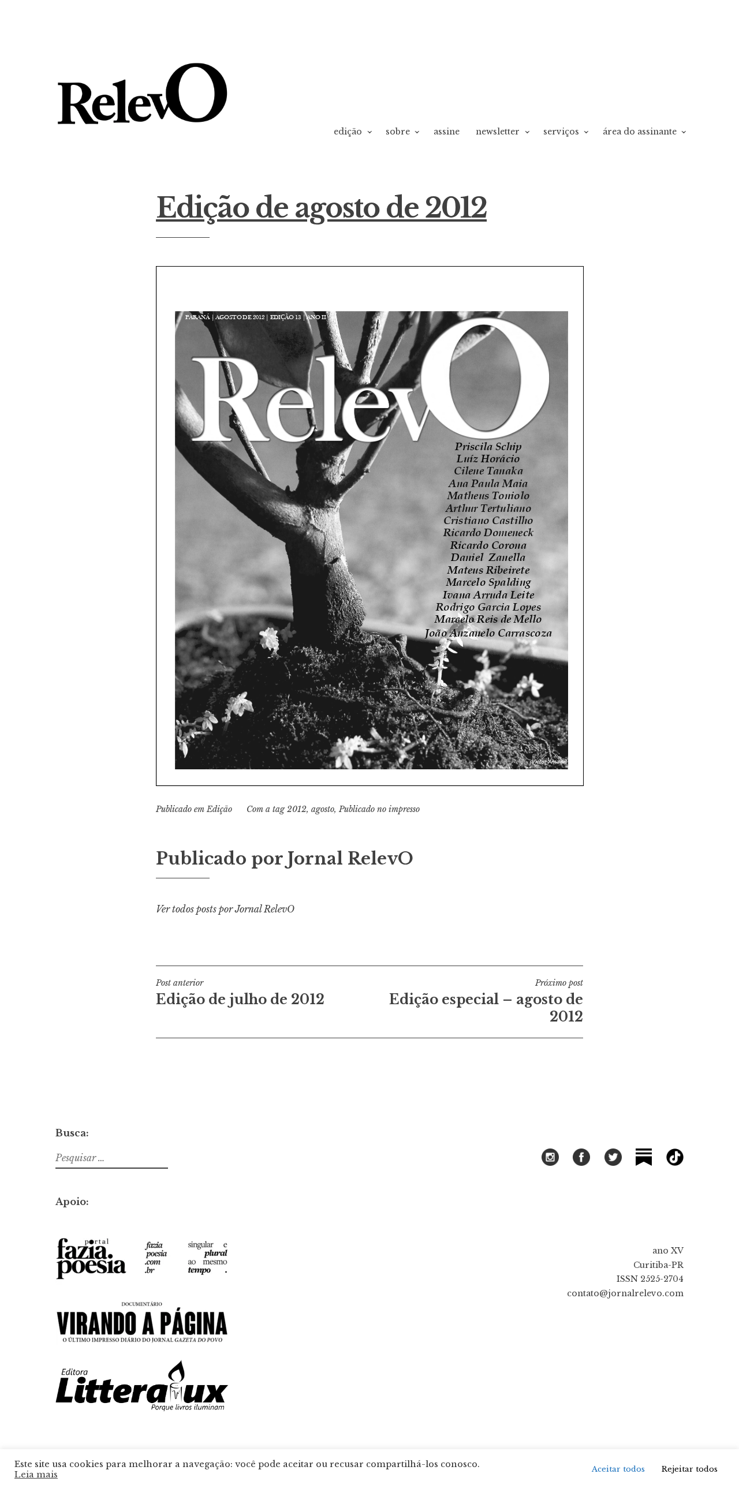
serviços (561, 131)
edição (348, 131)
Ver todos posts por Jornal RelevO (225, 909)
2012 (297, 809)
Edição (219, 809)
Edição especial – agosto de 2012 (486, 1001)
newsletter (498, 131)
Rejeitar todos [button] (690, 1469)
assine (447, 131)
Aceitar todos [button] (618, 1469)
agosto (322, 809)
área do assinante (640, 131)
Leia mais (36, 1474)
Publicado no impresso (379, 809)
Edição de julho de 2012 (240, 993)
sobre (398, 131)
